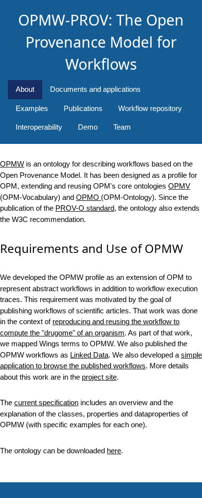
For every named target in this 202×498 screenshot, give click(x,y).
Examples (32, 108)
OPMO (88, 197)
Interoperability (39, 127)
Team (122, 127)
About (25, 89)
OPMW (12, 164)
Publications (83, 108)
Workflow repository (150, 108)
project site (99, 377)
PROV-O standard (84, 208)
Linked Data (89, 355)
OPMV (179, 186)
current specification (46, 402)
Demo (88, 127)
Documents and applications (95, 89)
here (114, 450)
